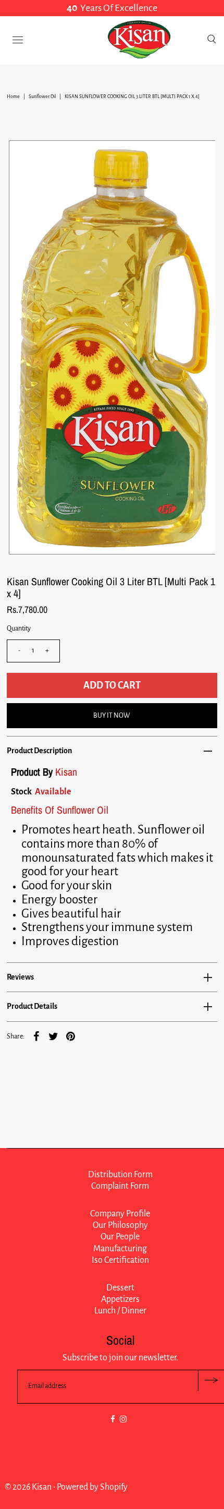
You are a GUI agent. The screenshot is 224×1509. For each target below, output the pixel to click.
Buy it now (111, 715)
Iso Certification (120, 1260)
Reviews (20, 977)
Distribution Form (120, 1174)
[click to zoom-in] (198, 157)
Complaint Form (120, 1186)
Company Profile (120, 1213)
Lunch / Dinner (120, 1310)
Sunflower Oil (42, 96)
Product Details (32, 1006)
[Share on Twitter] (53, 1036)
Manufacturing (120, 1248)
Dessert (120, 1288)
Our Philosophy (120, 1225)
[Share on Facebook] (36, 1036)
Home (13, 96)
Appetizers (120, 1299)
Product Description (39, 750)
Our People (120, 1236)
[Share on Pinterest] (71, 1036)
